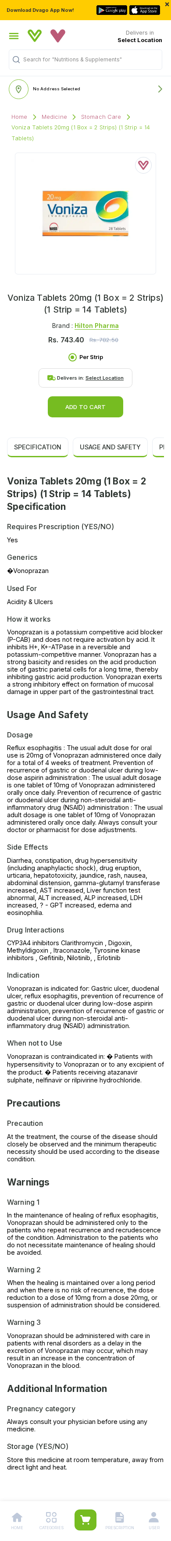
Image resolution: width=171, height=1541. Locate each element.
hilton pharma (97, 325)
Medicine (54, 117)
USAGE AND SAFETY (110, 447)
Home (19, 117)
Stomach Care (101, 117)
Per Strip (91, 357)
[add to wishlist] (143, 165)
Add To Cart (85, 406)
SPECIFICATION (37, 447)
